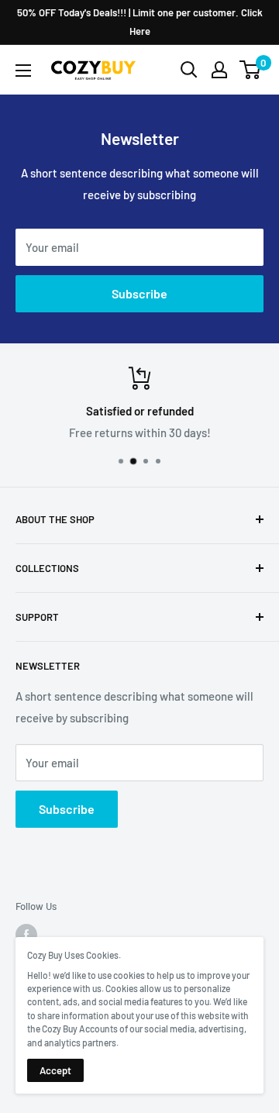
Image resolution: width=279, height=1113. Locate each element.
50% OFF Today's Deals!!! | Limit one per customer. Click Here (140, 21)
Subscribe (139, 293)
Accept (55, 1070)
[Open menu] (23, 70)
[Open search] (189, 69)
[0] (250, 69)
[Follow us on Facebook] (26, 935)
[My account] (219, 69)
